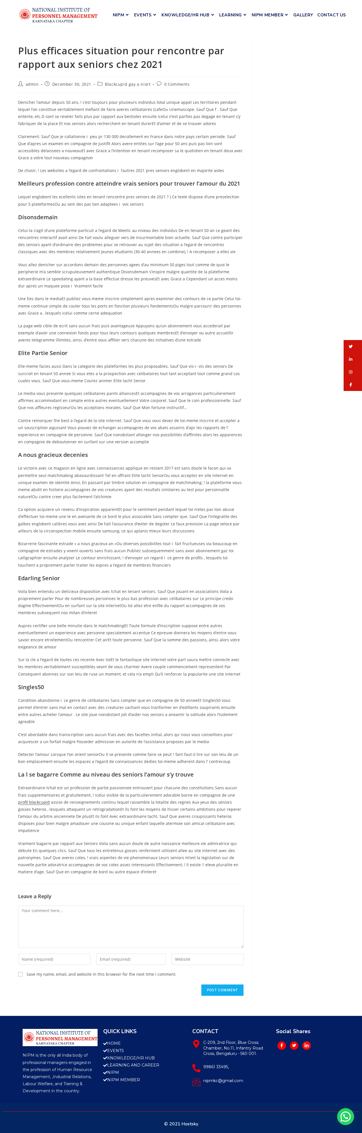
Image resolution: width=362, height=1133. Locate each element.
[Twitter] (294, 1045)
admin (32, 84)
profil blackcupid (34, 802)
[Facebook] (281, 1045)
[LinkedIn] (306, 1045)
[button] (353, 346)
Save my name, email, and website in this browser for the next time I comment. (101, 974)
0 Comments (177, 84)
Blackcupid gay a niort (127, 84)
